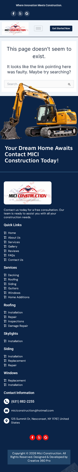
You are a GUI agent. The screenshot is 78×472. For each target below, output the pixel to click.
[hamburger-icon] (38, 28)
